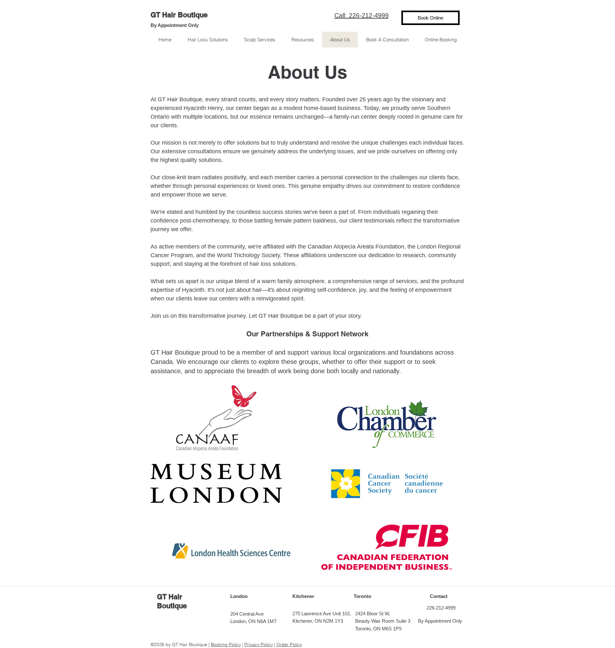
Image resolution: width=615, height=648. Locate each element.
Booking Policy (226, 644)
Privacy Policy (258, 644)
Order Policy (289, 644)
